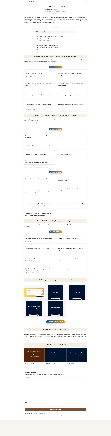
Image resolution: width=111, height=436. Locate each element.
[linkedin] (59, 9)
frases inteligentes (63, 119)
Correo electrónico (29, 396)
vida (33, 336)
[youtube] (58, 9)
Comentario (28, 377)
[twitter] (54, 9)
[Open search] (86, 1)
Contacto (25, 424)
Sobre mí (47, 424)
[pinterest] (56, 9)
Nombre (27, 390)
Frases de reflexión (54, 13)
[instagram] (55, 9)
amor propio (53, 119)
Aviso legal (68, 424)
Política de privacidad (28, 427)
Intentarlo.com (31, 1)
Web (26, 402)
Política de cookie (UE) (49, 427)
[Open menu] (24, 1)
